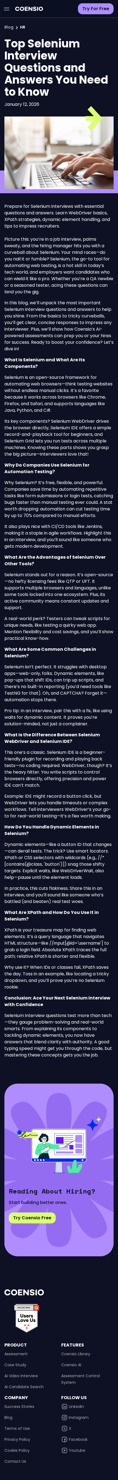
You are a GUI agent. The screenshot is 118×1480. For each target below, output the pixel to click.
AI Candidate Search (24, 1387)
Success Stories (19, 1406)
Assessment (16, 1354)
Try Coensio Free (32, 1218)
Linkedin (76, 1406)
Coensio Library (75, 1354)
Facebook (78, 1439)
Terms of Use (17, 1428)
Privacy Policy (17, 1439)
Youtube (77, 1450)
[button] (6, 8)
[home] (27, 9)
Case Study (15, 1365)
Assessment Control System (80, 1379)
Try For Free (95, 8)
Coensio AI (71, 1365)
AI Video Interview (21, 1376)
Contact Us (15, 1461)
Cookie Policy (17, 1450)
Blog (8, 27)
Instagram (79, 1417)
